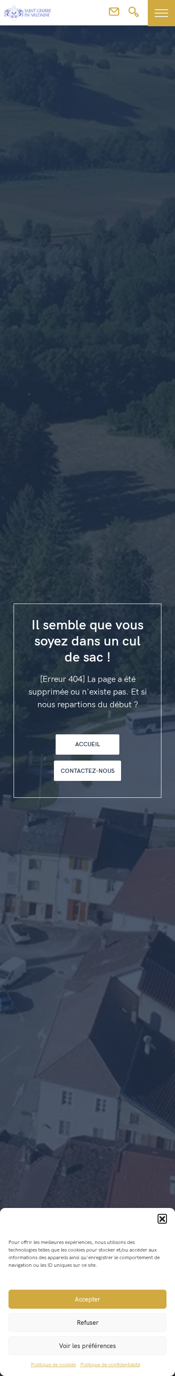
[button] (162, 1218)
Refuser (88, 1322)
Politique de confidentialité (110, 1365)
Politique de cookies (53, 1365)
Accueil (87, 744)
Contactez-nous (88, 771)
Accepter (87, 1299)
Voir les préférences (87, 1346)
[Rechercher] (133, 14)
